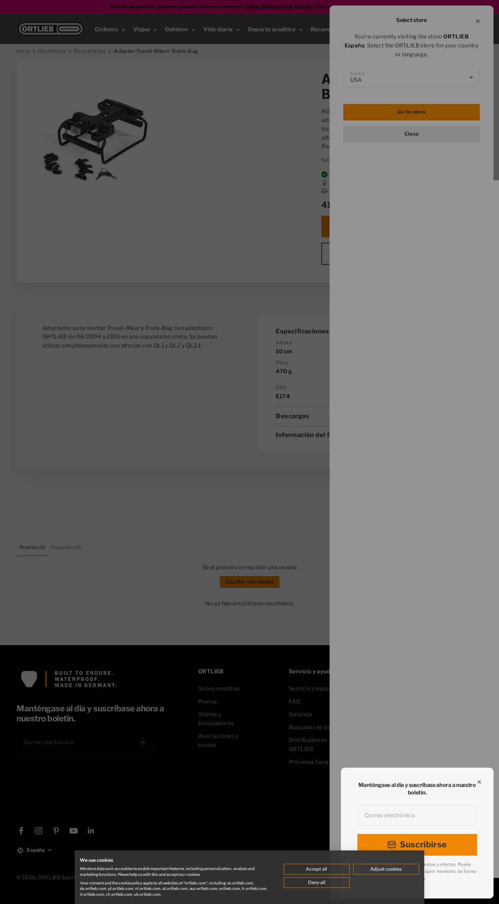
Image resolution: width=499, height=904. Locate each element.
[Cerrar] (479, 782)
